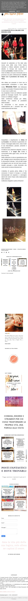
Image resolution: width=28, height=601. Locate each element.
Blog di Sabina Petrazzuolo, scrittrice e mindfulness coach (14, 597)
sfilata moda (4, 250)
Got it (18, 11)
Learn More (12, 11)
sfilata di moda (21, 249)
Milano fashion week (6, 249)
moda (14, 249)
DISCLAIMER (3, 591)
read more (7, 343)
